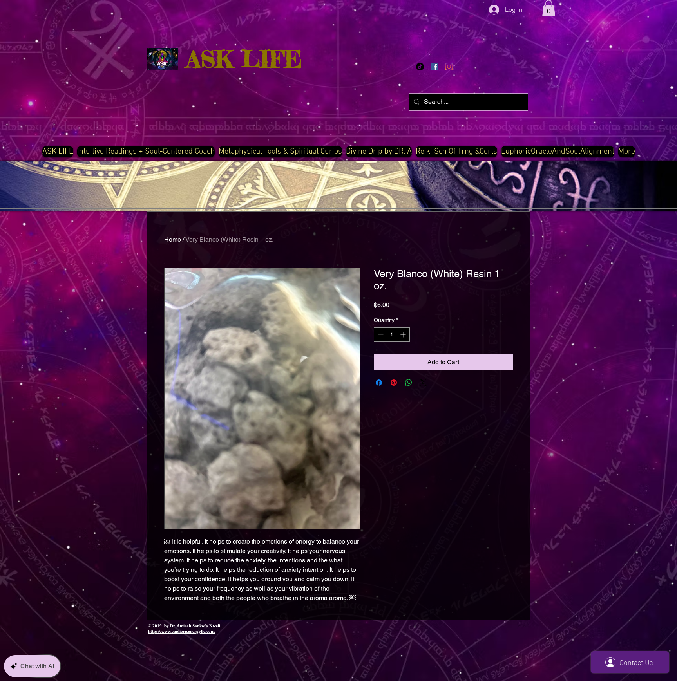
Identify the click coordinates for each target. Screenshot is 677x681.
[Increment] (404, 334)
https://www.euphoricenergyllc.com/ (181, 631)
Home (172, 239)
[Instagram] (449, 66)
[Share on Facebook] (379, 382)
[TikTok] (420, 66)
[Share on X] (423, 382)
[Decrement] (380, 334)
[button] (549, 8)
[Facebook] (434, 66)
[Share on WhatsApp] (408, 382)
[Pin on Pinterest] (393, 382)
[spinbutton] (392, 334)
